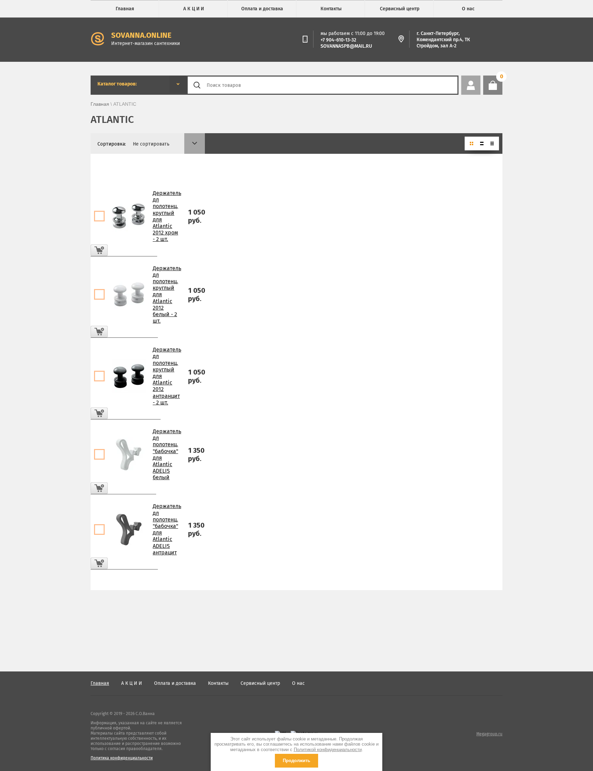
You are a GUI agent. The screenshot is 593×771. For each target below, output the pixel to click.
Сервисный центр (399, 9)
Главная (125, 9)
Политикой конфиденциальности (328, 749)
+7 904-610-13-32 (338, 40)
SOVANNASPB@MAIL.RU (346, 46)
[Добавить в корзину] (99, 250)
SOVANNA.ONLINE (141, 35)
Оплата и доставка (262, 9)
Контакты (331, 9)
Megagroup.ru (489, 734)
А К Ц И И (193, 9)
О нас (468, 9)
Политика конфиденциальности (122, 758)
